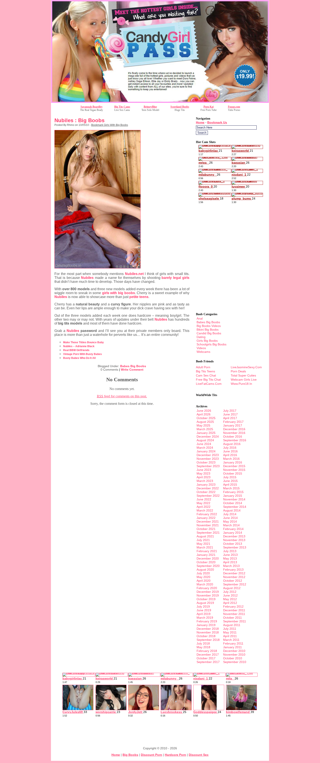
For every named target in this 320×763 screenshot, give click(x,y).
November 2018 (208, 632)
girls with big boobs (118, 293)
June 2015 (230, 481)
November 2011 (234, 614)
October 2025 (206, 418)
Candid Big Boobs (209, 333)
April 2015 (230, 484)
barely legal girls (175, 278)
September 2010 (234, 662)
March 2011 (231, 639)
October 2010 (232, 658)
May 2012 (230, 599)
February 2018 (207, 651)
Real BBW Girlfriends (76, 350)
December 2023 (208, 455)
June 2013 (230, 554)
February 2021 (207, 551)
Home (200, 122)
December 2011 (234, 610)
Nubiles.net (134, 274)
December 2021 (208, 521)
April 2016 (230, 455)
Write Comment (132, 369)
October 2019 (206, 599)
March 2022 (205, 510)
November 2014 (234, 499)
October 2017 (206, 658)
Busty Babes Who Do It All (79, 358)
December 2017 (208, 654)
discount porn (151, 754)
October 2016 (232, 436)
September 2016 (234, 440)
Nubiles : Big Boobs (79, 120)
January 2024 (206, 451)
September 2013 (234, 547)
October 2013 (232, 543)
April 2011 (230, 636)
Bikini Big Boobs (208, 329)
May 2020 (203, 577)
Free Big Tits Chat (208, 379)
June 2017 (230, 414)
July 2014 (229, 514)
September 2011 (234, 621)
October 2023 (206, 462)
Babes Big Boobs (133, 366)
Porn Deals (238, 371)
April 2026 (204, 414)
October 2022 (206, 492)
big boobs (130, 754)
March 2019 (205, 617)
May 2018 (203, 647)
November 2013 (234, 540)
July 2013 (229, 551)
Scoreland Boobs (179, 106)
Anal (200, 318)
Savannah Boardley (92, 106)
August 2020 (205, 569)
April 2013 (230, 562)
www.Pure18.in (241, 383)
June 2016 (230, 451)
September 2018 (208, 639)
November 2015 (234, 469)
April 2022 (204, 506)
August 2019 (205, 603)
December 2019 (208, 591)
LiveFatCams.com (209, 383)
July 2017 (229, 410)
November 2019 (208, 595)
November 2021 (208, 525)
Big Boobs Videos (209, 326)
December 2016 (234, 429)
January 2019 (206, 625)
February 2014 (233, 529)
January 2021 (206, 554)
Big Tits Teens (205, 371)
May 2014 (230, 521)
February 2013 (233, 569)
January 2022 (206, 518)
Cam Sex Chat (206, 375)
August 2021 (205, 536)
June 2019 (204, 610)
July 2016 (229, 447)
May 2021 (203, 543)
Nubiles (87, 278)
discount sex (199, 754)
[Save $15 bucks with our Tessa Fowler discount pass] (160, 101)
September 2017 (208, 662)
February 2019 (207, 621)
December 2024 (208, 436)
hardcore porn (175, 754)
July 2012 (229, 591)
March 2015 (231, 488)
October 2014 (232, 503)
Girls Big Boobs (207, 340)
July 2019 (203, 606)
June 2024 (204, 444)
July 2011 (229, 628)
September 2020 (208, 566)
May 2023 (203, 473)
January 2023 (206, 484)
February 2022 (207, 514)
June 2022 (204, 499)
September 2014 (234, 506)
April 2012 (230, 603)
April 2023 (204, 477)
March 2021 (205, 547)
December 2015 (234, 466)
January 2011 (232, 647)
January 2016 (232, 462)
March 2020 (205, 584)
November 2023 (208, 458)
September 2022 (208, 495)
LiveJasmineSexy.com (246, 367)
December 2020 (208, 558)
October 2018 (206, 636)
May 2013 (230, 558)
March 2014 (231, 525)
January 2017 (232, 425)
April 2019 (204, 614)
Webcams (203, 351)
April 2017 (230, 418)
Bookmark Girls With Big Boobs (109, 125)
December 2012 (234, 573)
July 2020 (203, 573)
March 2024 (205, 447)
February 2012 (233, 606)
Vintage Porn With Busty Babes (82, 354)
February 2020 (207, 588)
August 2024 (205, 440)
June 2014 (230, 518)
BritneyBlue (150, 106)
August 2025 (205, 421)
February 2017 (233, 421)
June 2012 (230, 595)
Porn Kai (209, 106)
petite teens (138, 297)
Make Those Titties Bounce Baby (83, 342)
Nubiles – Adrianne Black (78, 346)
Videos (201, 348)
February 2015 (233, 492)
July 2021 (203, 540)
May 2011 (230, 632)
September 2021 (208, 532)
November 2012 (234, 577)
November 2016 (234, 433)
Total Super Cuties (243, 375)
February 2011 (233, 643)
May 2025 (203, 425)
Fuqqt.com (234, 106)
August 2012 (232, 588)
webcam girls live (244, 379)
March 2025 (205, 429)
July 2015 (229, 477)
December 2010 (234, 651)
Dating (201, 337)
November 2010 (234, 654)
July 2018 (203, 643)
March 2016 (231, 458)
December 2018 (208, 628)
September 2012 (234, 584)
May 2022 (203, 503)
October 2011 (232, 617)
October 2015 (232, 473)
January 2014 (232, 532)
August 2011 (231, 625)
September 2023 (208, 466)
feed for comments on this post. (122, 396)
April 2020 (204, 580)
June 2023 (204, 469)
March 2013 (231, 566)
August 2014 (232, 510)
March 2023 (205, 481)
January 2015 (232, 495)
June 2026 (204, 410)
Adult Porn (203, 367)
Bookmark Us (217, 122)
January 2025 (206, 433)
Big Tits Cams (122, 106)
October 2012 (232, 580)
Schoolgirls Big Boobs (211, 344)
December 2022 (208, 488)
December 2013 (234, 536)
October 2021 (206, 529)
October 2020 (206, 562)
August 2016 (232, 444)
